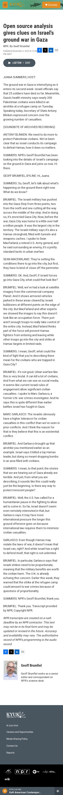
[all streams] (58, 791)
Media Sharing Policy (17, 739)
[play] (5, 791)
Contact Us (12, 746)
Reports (10, 753)
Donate (52, 4)
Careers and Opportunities (19, 732)
